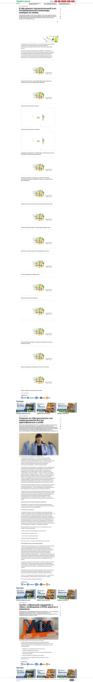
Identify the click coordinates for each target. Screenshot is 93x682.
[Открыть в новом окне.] (23, 398)
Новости (20, 6)
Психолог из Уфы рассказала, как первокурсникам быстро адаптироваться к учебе (35, 4)
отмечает (48, 643)
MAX (73, 1)
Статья (17, 3)
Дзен (69, 1)
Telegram (63, 1)
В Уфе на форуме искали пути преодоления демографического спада (65, 4)
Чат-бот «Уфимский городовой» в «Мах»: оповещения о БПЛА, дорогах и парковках (50, 4)
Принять (71, 680)
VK (55, 1)
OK (59, 1)
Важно (20, 602)
